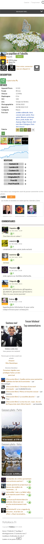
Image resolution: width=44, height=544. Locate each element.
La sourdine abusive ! (27, 397)
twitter (20, 538)
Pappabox (13, 228)
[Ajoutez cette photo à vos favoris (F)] (37, 68)
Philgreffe (9, 56)
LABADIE (12, 241)
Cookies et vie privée (9, 539)
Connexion (26, 2)
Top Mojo (18, 531)
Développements (8, 533)
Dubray (11, 299)
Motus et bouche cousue (29, 392)
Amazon (11, 361)
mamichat (12, 255)
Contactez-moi (20, 533)
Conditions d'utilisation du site (12, 536)
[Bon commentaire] (11, 233)
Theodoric (13, 268)
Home (4, 531)
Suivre (20, 56)
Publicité (11, 531)
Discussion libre (12, 379)
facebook (17, 538)
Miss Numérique (11, 363)
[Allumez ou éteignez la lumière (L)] (3, 68)
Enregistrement (36, 2)
